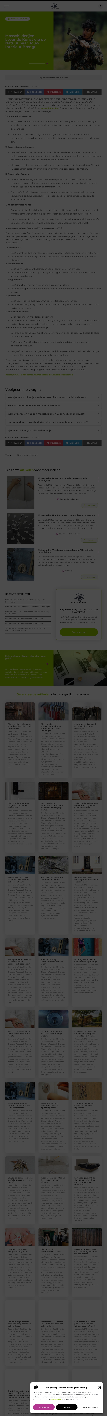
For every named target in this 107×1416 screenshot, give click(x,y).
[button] (99, 1387)
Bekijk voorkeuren (90, 1407)
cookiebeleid (56, 1399)
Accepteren (44, 1407)
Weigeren (67, 1407)
